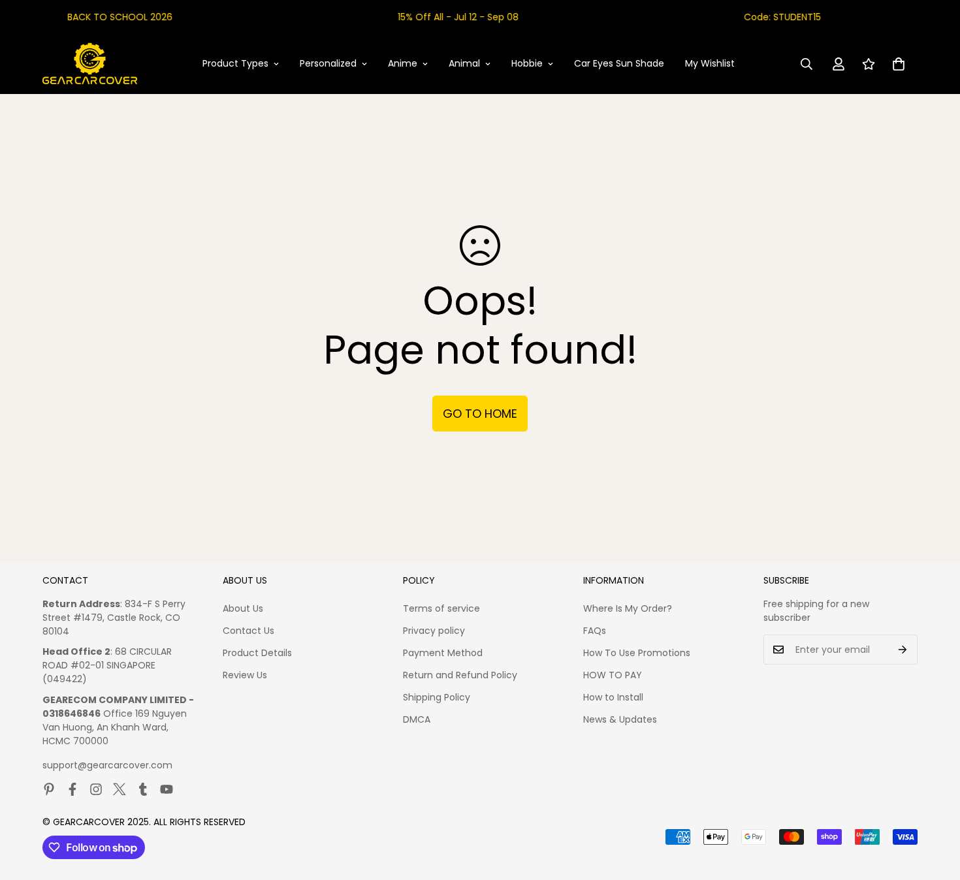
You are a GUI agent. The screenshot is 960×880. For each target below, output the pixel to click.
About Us (243, 608)
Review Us (245, 675)
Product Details (257, 652)
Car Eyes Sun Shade (619, 63)
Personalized (328, 63)
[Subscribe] (903, 650)
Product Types (235, 63)
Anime (402, 63)
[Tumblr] (143, 789)
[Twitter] (119, 789)
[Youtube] (166, 789)
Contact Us (248, 630)
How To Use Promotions (636, 652)
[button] (899, 64)
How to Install (613, 697)
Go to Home (480, 413)
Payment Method (443, 652)
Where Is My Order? (627, 608)
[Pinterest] (49, 789)
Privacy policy (434, 630)
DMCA (416, 719)
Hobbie (527, 63)
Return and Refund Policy (460, 675)
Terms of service (441, 608)
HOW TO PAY (612, 675)
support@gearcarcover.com (107, 765)
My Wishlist (710, 63)
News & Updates (620, 719)
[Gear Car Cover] (89, 64)
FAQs (594, 630)
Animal (464, 63)
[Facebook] (72, 789)
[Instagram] (96, 789)
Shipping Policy (436, 697)
